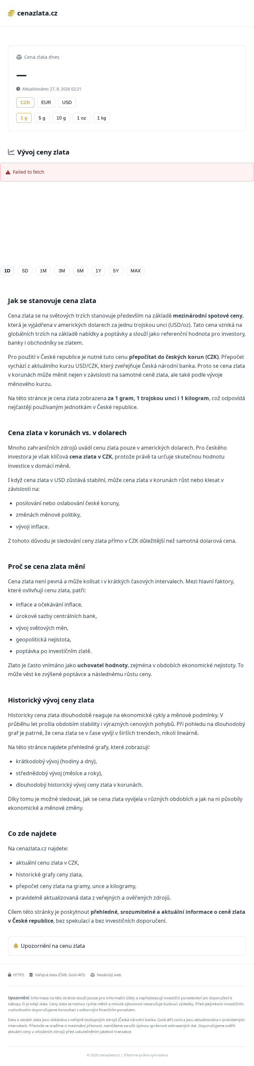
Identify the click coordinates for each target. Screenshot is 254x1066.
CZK (25, 102)
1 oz (81, 117)
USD (67, 102)
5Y (116, 270)
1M (43, 270)
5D (25, 270)
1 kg (101, 117)
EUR (46, 102)
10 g (61, 117)
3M (62, 270)
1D (7, 270)
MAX (136, 270)
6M (80, 270)
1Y (98, 270)
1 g (24, 117)
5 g (42, 117)
